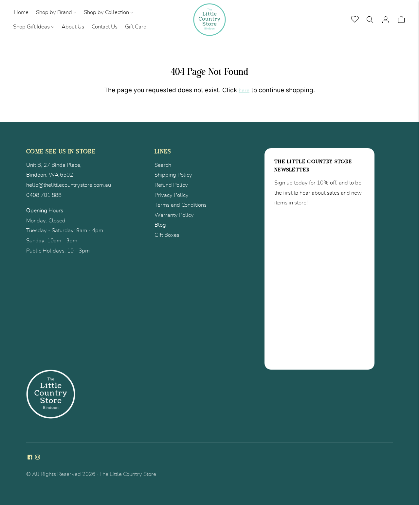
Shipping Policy (173, 175)
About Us (73, 26)
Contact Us (105, 26)
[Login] (385, 19)
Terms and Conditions (181, 205)
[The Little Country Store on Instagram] (37, 458)
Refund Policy (171, 185)
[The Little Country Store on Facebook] (29, 458)
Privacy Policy (172, 195)
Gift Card (136, 26)
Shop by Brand (54, 12)
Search (163, 165)
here (244, 90)
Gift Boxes (167, 235)
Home (21, 12)
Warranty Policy (174, 215)
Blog (160, 225)
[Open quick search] (369, 19)
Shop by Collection (106, 12)
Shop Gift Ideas (31, 26)
